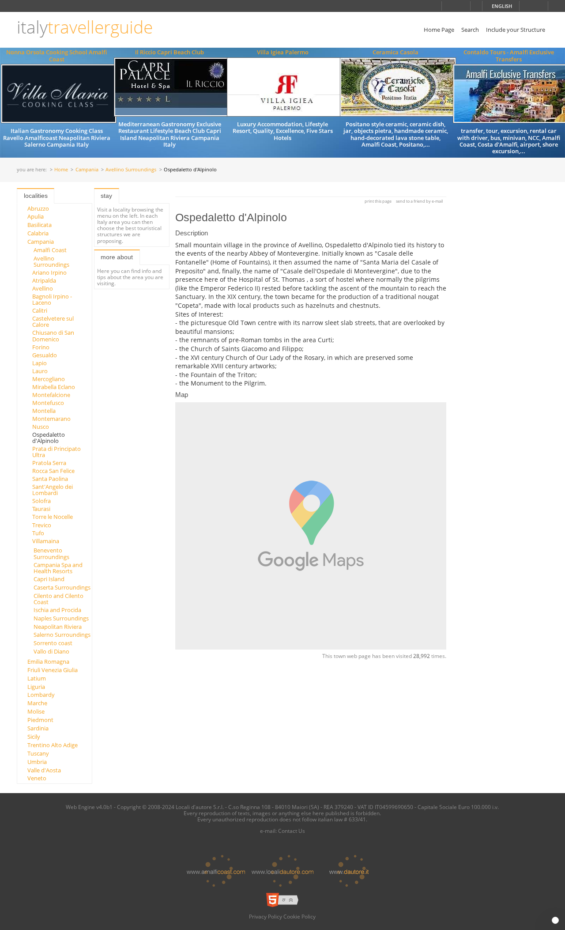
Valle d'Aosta (44, 770)
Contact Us (291, 830)
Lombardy (41, 695)
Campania (86, 169)
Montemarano (51, 419)
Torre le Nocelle (52, 517)
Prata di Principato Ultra (56, 452)
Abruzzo (38, 208)
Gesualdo (44, 355)
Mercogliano (48, 379)
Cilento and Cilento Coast (58, 599)
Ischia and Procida (57, 610)
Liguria (36, 687)
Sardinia (38, 728)
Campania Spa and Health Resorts (58, 568)
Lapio (39, 363)
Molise (36, 711)
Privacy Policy (265, 916)
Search (470, 30)
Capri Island (49, 579)
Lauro (40, 371)
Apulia (35, 216)
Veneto (36, 778)
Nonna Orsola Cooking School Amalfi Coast (56, 55)
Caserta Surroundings (62, 587)
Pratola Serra (49, 463)
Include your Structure (515, 30)
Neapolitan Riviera (58, 627)
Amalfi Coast (50, 250)
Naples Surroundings (61, 618)
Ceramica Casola (395, 52)
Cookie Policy (299, 916)
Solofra (41, 501)
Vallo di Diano (51, 651)
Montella (44, 411)
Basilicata (39, 225)
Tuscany (38, 753)
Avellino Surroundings (130, 169)
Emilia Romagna (48, 661)
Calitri (39, 310)
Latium (36, 678)
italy (85, 27)
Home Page (439, 30)
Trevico (41, 525)
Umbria (37, 762)
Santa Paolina (50, 479)
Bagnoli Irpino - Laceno (52, 299)
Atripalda (44, 280)
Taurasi (41, 509)
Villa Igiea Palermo (283, 52)
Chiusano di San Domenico (53, 335)
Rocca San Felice (53, 471)
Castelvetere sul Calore (53, 321)
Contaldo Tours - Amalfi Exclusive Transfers (508, 55)
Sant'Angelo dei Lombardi (52, 490)
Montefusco (48, 403)
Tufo (38, 533)
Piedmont (40, 720)
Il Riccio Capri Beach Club (169, 52)
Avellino (42, 288)
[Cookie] (555, 920)
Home (61, 169)
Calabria (38, 233)
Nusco (40, 426)
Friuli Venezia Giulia (52, 670)
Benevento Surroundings (51, 553)
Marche (37, 703)
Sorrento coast (53, 643)
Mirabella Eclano (53, 387)
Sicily (33, 736)
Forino (40, 347)
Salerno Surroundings (62, 634)
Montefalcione (51, 395)
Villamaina (45, 541)
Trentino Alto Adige (52, 745)
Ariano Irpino (49, 272)
